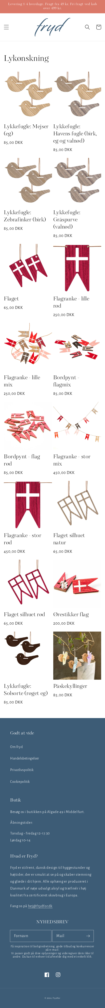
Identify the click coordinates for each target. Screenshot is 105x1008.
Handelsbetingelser (24, 758)
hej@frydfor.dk (40, 906)
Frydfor (56, 998)
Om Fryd (16, 747)
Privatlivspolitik (21, 770)
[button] (6, 27)
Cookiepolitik (20, 782)
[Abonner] (88, 935)
